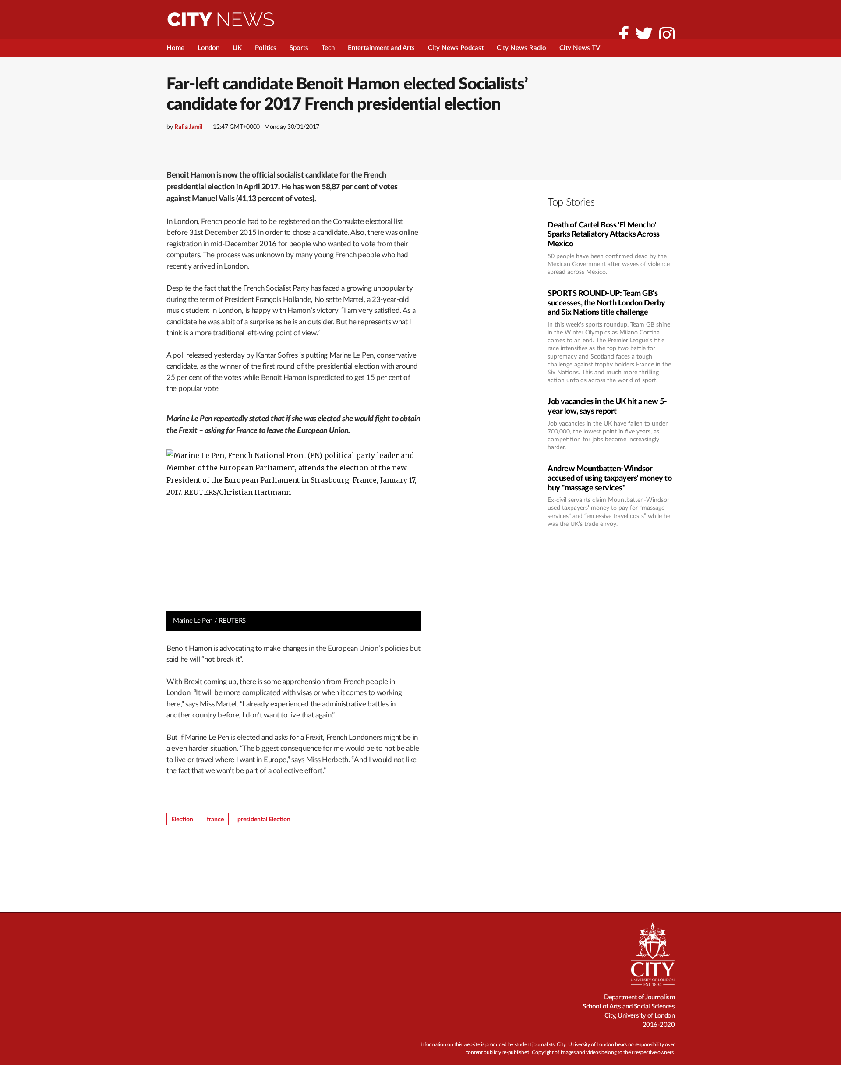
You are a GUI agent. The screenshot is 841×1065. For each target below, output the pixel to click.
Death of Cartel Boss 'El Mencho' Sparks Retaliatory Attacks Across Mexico (604, 234)
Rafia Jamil (188, 127)
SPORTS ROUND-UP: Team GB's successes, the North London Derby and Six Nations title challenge (606, 303)
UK (237, 48)
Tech (328, 48)
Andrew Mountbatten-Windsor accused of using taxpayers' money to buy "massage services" (609, 478)
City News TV (579, 48)
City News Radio (521, 48)
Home (175, 48)
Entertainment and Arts (381, 48)
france (215, 819)
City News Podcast (456, 48)
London (208, 48)
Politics (265, 48)
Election (182, 819)
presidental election (263, 819)
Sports (299, 48)
